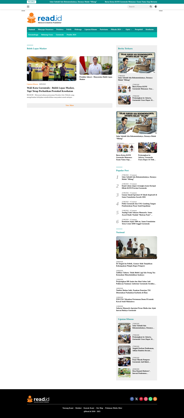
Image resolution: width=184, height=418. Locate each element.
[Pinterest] (141, 399)
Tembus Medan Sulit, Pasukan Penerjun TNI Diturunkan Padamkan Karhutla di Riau (133, 291)
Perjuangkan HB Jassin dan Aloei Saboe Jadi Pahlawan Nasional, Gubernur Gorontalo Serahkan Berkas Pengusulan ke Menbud (135, 283)
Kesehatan (150, 29)
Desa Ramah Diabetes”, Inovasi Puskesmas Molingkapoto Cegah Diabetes (141, 372)
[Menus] (28, 6)
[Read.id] (44, 18)
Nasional (31, 29)
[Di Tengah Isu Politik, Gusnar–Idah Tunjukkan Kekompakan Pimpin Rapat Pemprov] (136, 247)
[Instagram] (146, 399)
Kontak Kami (89, 408)
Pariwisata (104, 29)
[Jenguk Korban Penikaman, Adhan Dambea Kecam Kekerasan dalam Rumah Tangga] (124, 350)
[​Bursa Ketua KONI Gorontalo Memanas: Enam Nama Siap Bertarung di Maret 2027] (124, 88)
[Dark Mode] (156, 6)
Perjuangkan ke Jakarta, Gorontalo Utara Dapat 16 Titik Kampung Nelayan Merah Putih (142, 99)
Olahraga (78, 29)
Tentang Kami (67, 408)
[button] (150, 6)
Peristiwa (59, 29)
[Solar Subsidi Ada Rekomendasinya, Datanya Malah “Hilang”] (136, 62)
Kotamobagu (33, 35)
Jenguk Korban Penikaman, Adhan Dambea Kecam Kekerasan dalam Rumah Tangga (143, 349)
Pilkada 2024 (116, 29)
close (23, 11)
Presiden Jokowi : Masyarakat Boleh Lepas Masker (95, 78)
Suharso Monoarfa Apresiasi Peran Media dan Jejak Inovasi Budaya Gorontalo (136, 309)
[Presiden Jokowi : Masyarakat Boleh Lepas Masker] (95, 65)
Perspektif (139, 29)
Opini (128, 29)
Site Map (99, 408)
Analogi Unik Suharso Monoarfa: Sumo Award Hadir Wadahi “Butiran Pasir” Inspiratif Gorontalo (137, 214)
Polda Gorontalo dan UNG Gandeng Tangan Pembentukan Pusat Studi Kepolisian (139, 205)
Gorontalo (60, 35)
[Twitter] (137, 399)
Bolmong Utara (47, 35)
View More (70, 105)
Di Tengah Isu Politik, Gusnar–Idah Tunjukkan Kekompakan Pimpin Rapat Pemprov (134, 265)
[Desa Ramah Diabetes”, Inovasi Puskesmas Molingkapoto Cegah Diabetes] (124, 373)
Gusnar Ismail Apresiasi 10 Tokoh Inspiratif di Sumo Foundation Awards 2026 (139, 196)
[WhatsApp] (150, 399)
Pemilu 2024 (71, 35)
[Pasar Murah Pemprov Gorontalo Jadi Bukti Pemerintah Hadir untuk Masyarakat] (124, 361)
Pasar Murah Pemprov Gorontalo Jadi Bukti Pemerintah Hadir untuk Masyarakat (141, 361)
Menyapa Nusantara (45, 29)
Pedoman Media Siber (113, 408)
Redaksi (78, 408)
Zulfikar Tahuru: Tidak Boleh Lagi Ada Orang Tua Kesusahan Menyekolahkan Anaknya (135, 274)
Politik (68, 29)
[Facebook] (132, 399)
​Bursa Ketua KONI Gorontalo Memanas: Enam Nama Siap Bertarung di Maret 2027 (124, 2)
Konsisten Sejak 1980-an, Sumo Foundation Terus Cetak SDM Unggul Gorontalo (138, 223)
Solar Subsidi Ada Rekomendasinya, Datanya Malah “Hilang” (60, 2)
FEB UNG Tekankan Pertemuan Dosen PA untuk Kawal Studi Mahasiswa (135, 300)
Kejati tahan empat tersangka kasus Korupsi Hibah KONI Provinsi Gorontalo (139, 187)
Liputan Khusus (91, 29)
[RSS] (155, 399)
